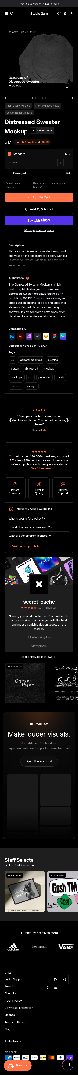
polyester (44, 377)
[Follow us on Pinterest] (47, 988)
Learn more (52, 3)
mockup (49, 368)
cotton (15, 368)
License (10, 1015)
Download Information (19, 1008)
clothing (53, 359)
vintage (31, 386)
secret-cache (39, 602)
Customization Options (19, 112)
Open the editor (39, 761)
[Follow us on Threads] (55, 979)
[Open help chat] (67, 1064)
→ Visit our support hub (24, 546)
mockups (16, 377)
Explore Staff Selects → (19, 865)
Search (9, 986)
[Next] (71, 98)
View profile (39, 646)
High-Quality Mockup (18, 105)
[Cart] (71, 13)
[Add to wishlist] (40, 667)
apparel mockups (31, 359)
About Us (11, 993)
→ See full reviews (39, 468)
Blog (7, 1029)
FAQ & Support (14, 979)
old (30, 377)
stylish (60, 377)
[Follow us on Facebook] (47, 979)
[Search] (12, 13)
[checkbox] (39, 154)
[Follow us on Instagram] (64, 979)
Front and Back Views (47, 105)
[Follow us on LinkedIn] (55, 988)
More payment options (39, 230)
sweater (16, 386)
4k (12, 359)
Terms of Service (16, 1022)
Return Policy (13, 1000)
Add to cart (41, 197)
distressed (31, 368)
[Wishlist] (59, 13)
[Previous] (6, 98)
